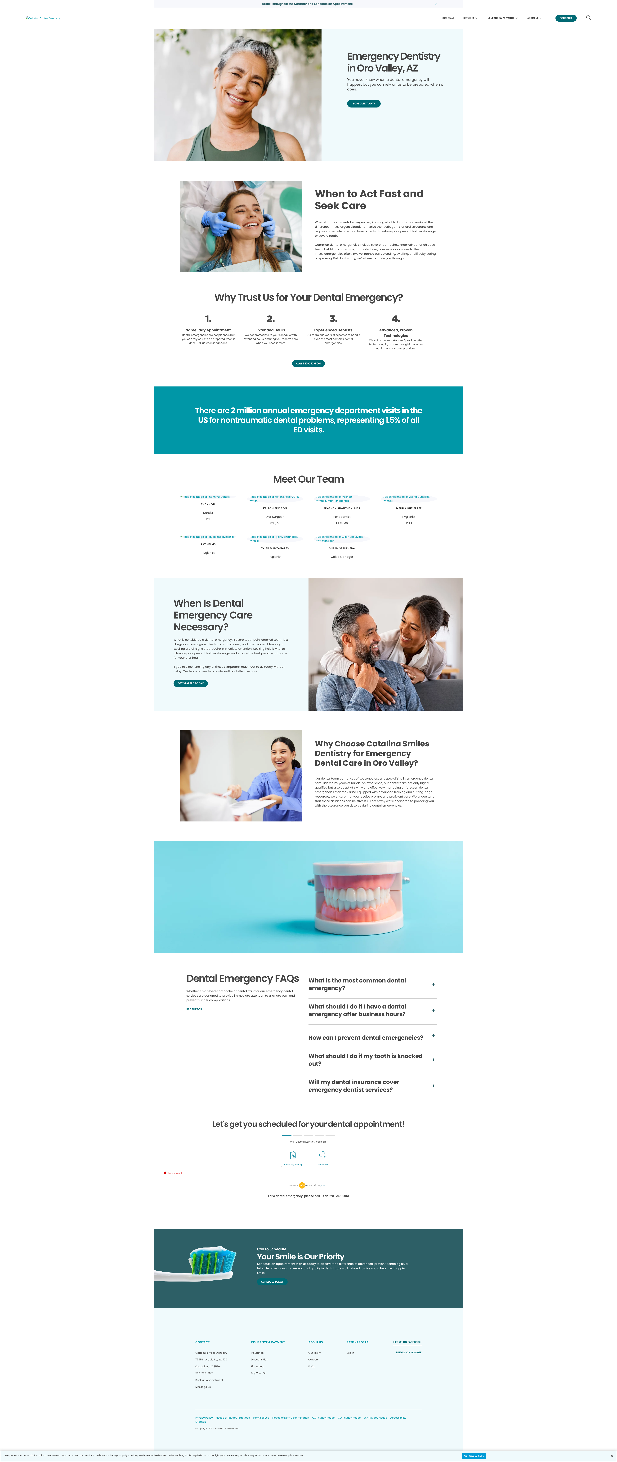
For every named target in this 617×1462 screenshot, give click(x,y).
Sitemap (200, 1422)
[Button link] (588, 18)
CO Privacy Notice (349, 1418)
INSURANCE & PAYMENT (268, 1342)
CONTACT (202, 1342)
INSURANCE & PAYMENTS (500, 18)
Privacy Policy (204, 1418)
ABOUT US (533, 18)
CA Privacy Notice (323, 1418)
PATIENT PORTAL (358, 1342)
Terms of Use (261, 1418)
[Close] (611, 1455)
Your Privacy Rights (474, 1456)
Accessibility (398, 1418)
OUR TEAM (448, 18)
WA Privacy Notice (375, 1418)
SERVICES (468, 18)
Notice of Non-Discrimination (290, 1418)
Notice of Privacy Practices (233, 1418)
